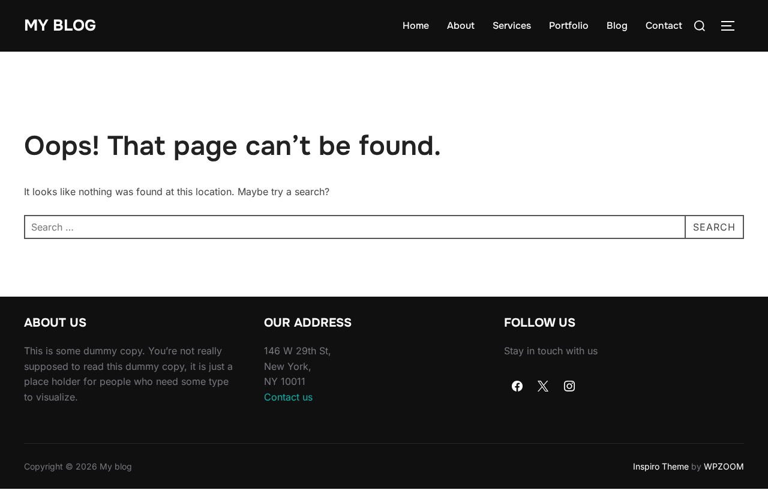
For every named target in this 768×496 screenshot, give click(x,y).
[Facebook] (517, 387)
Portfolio (569, 25)
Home (416, 25)
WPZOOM (724, 466)
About (461, 25)
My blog (60, 25)
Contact (664, 25)
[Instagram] (569, 387)
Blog (617, 25)
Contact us (288, 397)
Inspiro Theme (661, 466)
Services (512, 25)
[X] (543, 387)
